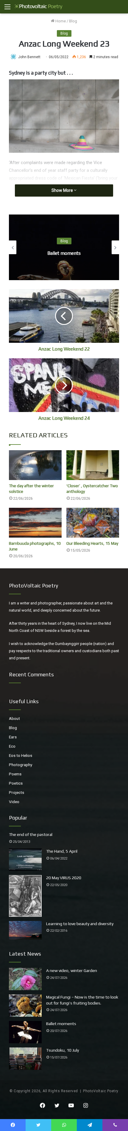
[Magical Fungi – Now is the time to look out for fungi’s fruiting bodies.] (25, 1005)
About (14, 718)
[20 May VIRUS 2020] (25, 896)
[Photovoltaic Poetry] (39, 6)
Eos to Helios (20, 755)
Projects (16, 792)
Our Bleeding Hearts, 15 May (92, 543)
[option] (64, 247)
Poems (15, 774)
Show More (62, 190)
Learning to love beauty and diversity (79, 923)
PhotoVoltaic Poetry (100, 1091)
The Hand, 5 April (61, 851)
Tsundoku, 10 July (62, 1050)
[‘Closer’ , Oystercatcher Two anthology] (92, 465)
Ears (13, 737)
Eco (12, 746)
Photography (20, 764)
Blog (73, 21)
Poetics (16, 783)
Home (60, 21)
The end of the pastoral (30, 834)
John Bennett (29, 57)
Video (14, 801)
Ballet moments (64, 253)
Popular (18, 817)
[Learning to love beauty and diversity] (25, 930)
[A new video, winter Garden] (25, 979)
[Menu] (7, 9)
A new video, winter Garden (71, 970)
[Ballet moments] (25, 1032)
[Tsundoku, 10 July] (25, 1058)
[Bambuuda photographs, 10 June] (35, 523)
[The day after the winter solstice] (35, 465)
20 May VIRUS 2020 (63, 877)
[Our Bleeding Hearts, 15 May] (92, 523)
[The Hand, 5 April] (25, 859)
